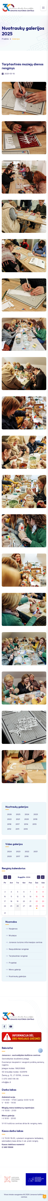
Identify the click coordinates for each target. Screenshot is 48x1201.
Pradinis (5, 39)
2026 (9, 814)
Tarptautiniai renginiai (18, 956)
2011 (17, 829)
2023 (36, 814)
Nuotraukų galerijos (17, 976)
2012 (9, 829)
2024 (27, 814)
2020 (26, 819)
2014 (26, 824)
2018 (9, 824)
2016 (26, 856)
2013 (34, 824)
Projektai (12, 963)
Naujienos (13, 929)
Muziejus (13, 935)
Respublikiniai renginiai (19, 949)
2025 (18, 814)
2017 (18, 824)
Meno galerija (15, 969)
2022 (9, 819)
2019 (35, 819)
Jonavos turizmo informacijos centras (25, 942)
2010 (26, 829)
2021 (18, 819)
